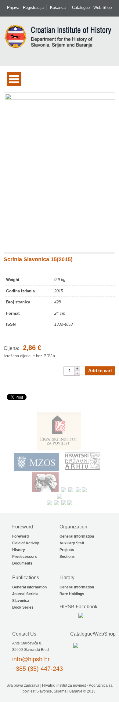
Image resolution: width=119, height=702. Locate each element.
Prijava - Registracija (25, 7)
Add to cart (100, 370)
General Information (77, 536)
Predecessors (24, 556)
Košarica (58, 7)
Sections (67, 556)
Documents (22, 563)
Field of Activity (25, 543)
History (18, 550)
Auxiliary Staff (72, 543)
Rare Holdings (72, 594)
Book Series (23, 607)
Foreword (20, 536)
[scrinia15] (60, 172)
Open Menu (14, 79)
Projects (67, 550)
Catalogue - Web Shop (92, 7)
